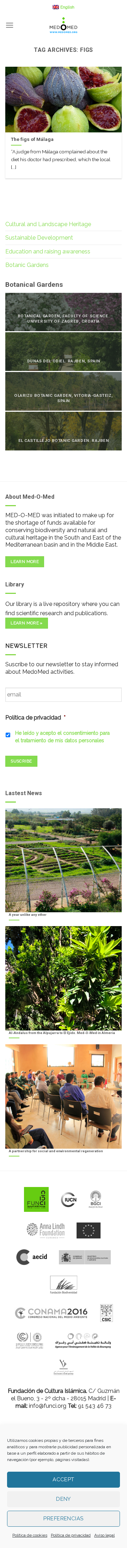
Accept (63, 1479)
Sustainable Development (39, 237)
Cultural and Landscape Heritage (48, 224)
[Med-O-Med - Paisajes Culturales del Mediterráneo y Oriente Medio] (63, 25)
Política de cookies (29, 1535)
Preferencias (63, 1518)
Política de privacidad (71, 1535)
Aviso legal (104, 1535)
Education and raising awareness (47, 251)
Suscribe (21, 761)
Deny (63, 1499)
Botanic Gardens (27, 265)
